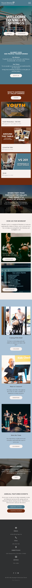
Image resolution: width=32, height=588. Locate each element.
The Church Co (16, 580)
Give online (16, 563)
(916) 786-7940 (16, 544)
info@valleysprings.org (16, 534)
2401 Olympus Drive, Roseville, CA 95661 (16, 553)
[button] (29, 3)
